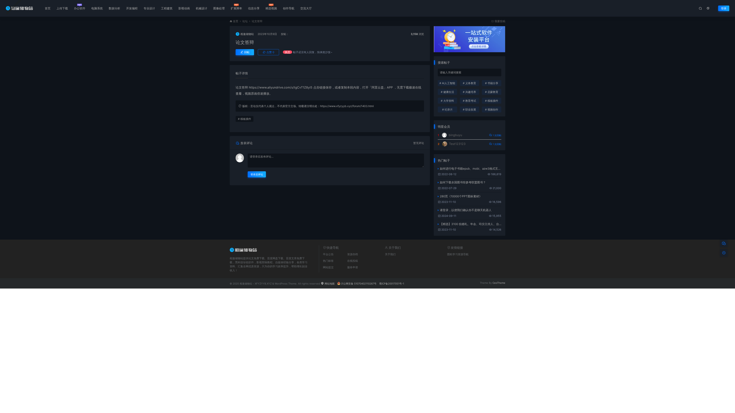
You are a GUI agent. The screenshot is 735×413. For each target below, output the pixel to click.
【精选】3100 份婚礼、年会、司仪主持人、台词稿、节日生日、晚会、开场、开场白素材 (470, 224)
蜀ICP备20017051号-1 (391, 283)
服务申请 (352, 267)
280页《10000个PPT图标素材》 (461, 196)
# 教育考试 (469, 100)
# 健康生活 (447, 91)
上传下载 (62, 8)
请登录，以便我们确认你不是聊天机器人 (466, 210)
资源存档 (352, 254)
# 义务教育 (469, 83)
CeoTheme (498, 282)
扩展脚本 (236, 8)
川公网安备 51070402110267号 (358, 283)
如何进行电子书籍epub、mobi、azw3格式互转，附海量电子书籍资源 (470, 168)
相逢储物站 (247, 34)
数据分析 (114, 8)
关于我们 (390, 254)
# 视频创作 (491, 109)
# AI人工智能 (447, 83)
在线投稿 (352, 260)
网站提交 (328, 267)
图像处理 (219, 8)
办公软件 (79, 8)
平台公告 (328, 254)
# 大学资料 (447, 100)
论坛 (245, 21)
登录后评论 (257, 174)
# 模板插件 (244, 118)
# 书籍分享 (491, 83)
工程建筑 (166, 8)
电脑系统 (97, 8)
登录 (723, 8)
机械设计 (201, 8)
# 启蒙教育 (491, 91)
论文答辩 (245, 42)
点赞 (270, 52)
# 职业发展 (469, 109)
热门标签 (328, 260)
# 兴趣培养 (469, 91)
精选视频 (271, 8)
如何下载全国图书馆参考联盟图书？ (463, 182)
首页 (48, 8)
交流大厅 (306, 8)
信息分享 (254, 8)
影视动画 (184, 8)
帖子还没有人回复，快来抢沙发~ (312, 52)
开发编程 (132, 8)
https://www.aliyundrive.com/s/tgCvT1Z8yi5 (280, 87)
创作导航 (288, 8)
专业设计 (149, 8)
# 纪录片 (447, 109)
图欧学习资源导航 (458, 254)
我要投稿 (499, 21)
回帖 (246, 52)
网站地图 (329, 283)
